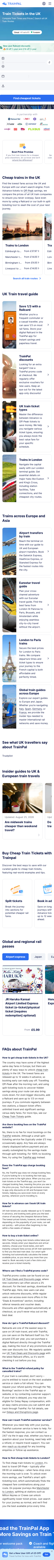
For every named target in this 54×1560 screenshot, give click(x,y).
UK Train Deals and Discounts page (21, 1322)
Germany (37, 721)
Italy (21, 721)
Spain (28, 721)
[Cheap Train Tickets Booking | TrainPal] (11, 3)
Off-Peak (28, 203)
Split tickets (13, 944)
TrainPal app (29, 1201)
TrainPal (6, 1179)
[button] (49, 62)
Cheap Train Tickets (13, 1160)
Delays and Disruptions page (22, 1455)
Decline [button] (38, 1556)
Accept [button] (48, 1556)
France (22, 725)
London (39, 1506)
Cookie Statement (42, 1552)
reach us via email (17, 1490)
